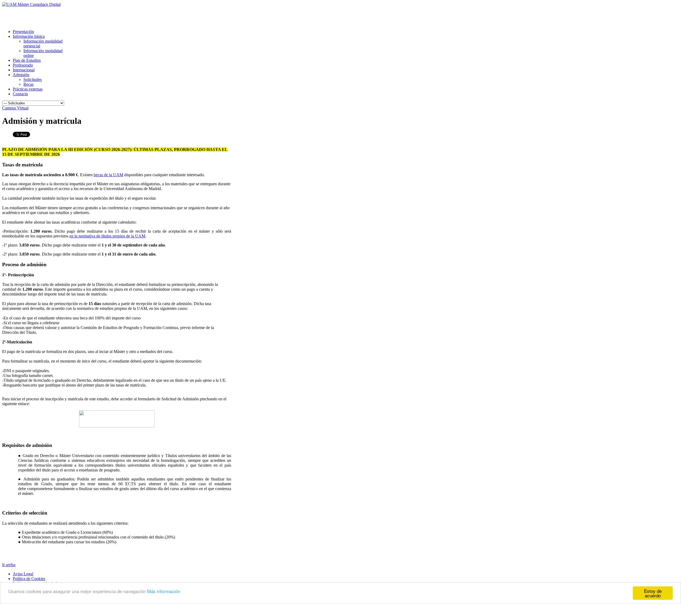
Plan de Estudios (27, 60)
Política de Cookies (29, 578)
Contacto (20, 94)
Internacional (24, 70)
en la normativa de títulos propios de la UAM (107, 236)
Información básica (29, 36)
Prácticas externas (28, 89)
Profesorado (23, 65)
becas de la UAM (108, 174)
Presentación (23, 31)
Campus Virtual (15, 108)
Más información (163, 591)
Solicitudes (32, 79)
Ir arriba (8, 564)
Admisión (21, 74)
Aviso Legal (23, 574)
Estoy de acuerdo (653, 593)
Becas (28, 84)
